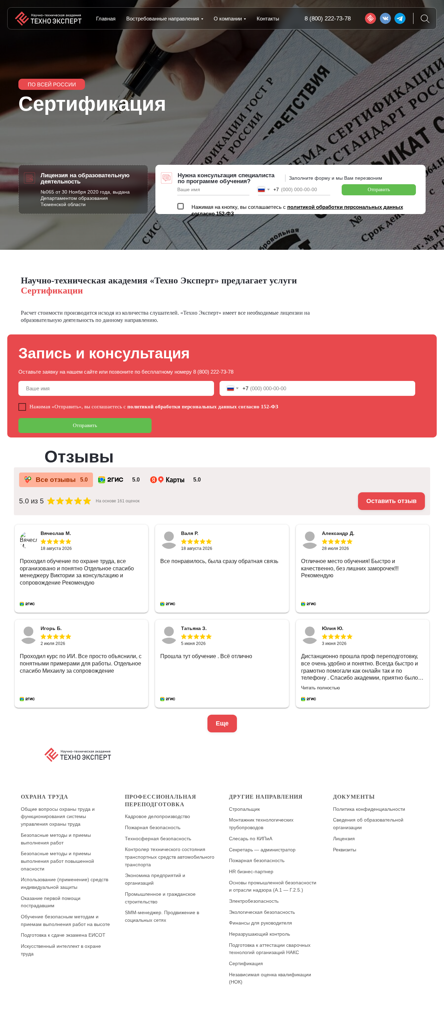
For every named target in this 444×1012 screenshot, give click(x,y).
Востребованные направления (162, 19)
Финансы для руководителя (260, 923)
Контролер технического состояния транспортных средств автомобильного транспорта (169, 857)
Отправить (379, 189)
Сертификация (246, 963)
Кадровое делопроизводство (157, 816)
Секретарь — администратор (262, 849)
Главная (106, 19)
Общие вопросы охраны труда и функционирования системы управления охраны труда (58, 816)
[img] (370, 18)
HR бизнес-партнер (251, 871)
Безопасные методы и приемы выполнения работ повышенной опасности (57, 861)
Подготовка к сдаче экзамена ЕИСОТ (63, 935)
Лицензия (344, 838)
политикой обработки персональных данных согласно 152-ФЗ (202, 406)
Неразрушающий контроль (259, 934)
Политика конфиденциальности (369, 809)
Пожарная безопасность (152, 827)
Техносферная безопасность (158, 838)
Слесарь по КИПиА (250, 838)
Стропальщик (244, 809)
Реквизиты (344, 849)
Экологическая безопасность (262, 912)
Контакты (268, 19)
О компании (228, 19)
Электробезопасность (254, 901)
